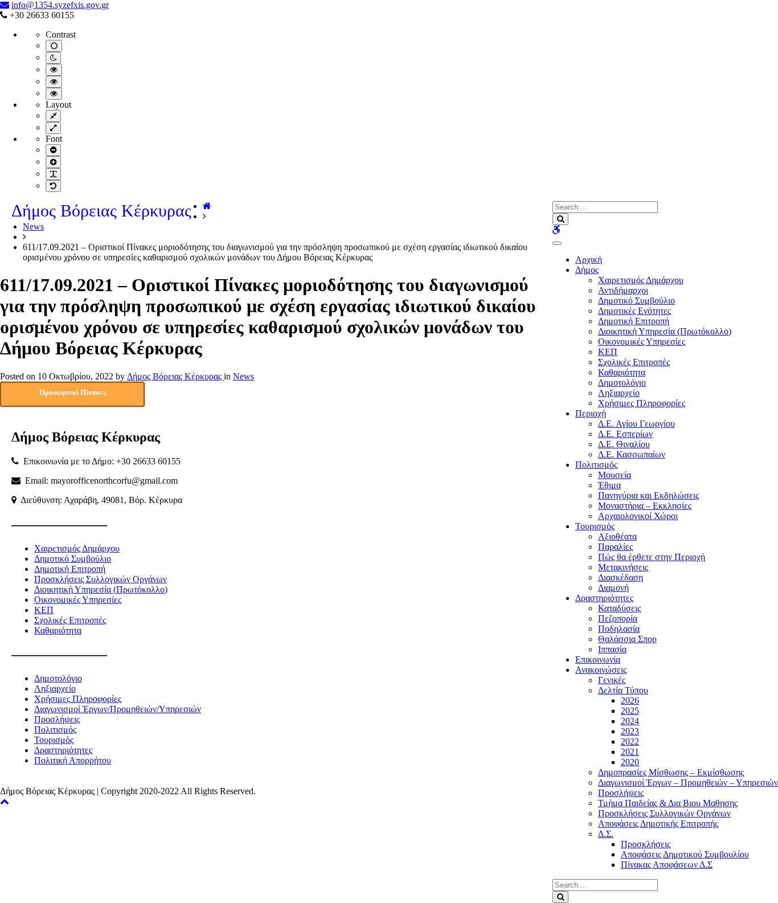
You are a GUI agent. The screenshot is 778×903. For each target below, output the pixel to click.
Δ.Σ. (605, 834)
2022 (630, 741)
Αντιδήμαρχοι (623, 290)
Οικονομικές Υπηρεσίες (641, 341)
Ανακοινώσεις (601, 670)
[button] (4, 801)
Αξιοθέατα (617, 536)
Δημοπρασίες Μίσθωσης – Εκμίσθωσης (671, 772)
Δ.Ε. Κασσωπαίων (631, 454)
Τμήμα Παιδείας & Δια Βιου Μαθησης (668, 803)
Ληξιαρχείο (619, 393)
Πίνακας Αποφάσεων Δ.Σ (667, 864)
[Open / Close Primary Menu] (557, 243)
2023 (630, 731)
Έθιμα (609, 485)
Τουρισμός (595, 526)
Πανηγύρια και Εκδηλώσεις (648, 495)
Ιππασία (612, 649)
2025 (630, 711)
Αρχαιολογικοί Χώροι (638, 516)
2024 (630, 721)
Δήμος (587, 270)
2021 (630, 752)
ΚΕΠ (607, 352)
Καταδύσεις (619, 608)
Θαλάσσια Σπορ (627, 639)
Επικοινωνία (597, 659)
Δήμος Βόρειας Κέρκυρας (101, 210)
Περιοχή (590, 413)
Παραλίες (615, 546)
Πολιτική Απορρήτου (72, 760)
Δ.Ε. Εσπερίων (625, 434)
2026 (630, 700)
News (33, 226)
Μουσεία (614, 475)
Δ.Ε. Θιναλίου (624, 444)
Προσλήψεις (621, 793)
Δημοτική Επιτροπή (633, 321)
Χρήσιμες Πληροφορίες (641, 403)
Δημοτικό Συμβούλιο (636, 300)
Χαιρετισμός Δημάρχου (640, 280)
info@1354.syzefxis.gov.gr (60, 5)
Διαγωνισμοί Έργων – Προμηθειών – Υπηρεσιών (688, 782)
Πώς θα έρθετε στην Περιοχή (651, 557)
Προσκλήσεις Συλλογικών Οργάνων (664, 813)
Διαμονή (613, 588)
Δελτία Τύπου (623, 690)
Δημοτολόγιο (622, 382)
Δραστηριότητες (604, 598)
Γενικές (611, 680)
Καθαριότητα (621, 372)
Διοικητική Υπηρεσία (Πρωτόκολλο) (664, 331)
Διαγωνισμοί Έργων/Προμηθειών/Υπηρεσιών (117, 709)
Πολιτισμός (596, 464)
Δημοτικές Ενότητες (634, 311)
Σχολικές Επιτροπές (634, 362)
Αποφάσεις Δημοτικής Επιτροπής (658, 823)
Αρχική (588, 259)
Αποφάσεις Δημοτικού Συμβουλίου (685, 854)
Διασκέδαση (620, 577)
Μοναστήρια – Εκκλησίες (644, 505)
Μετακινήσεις (623, 567)
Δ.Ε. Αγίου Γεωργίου (636, 423)
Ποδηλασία (619, 629)
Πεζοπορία (617, 618)
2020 (630, 762)
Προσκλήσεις (645, 844)
